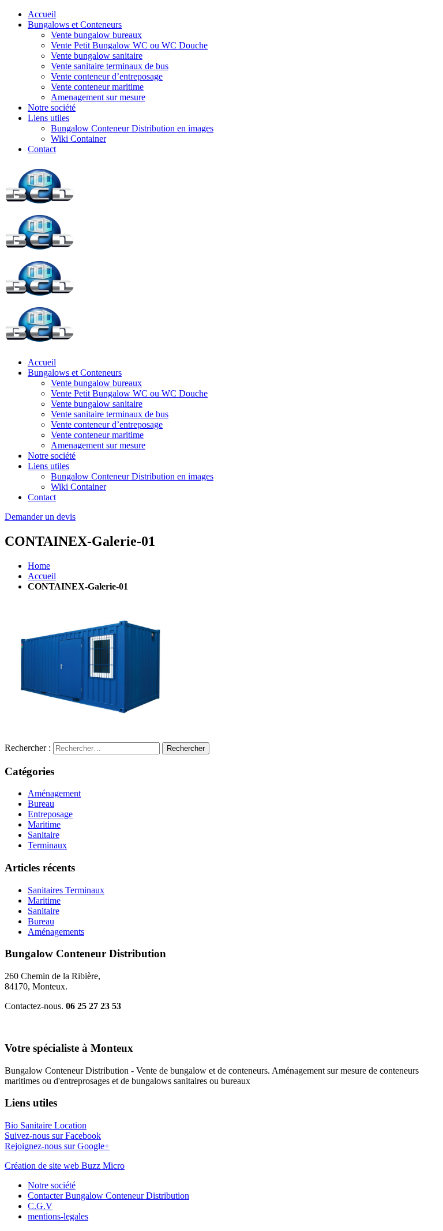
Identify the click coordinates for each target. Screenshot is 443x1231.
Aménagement (54, 793)
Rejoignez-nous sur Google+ (57, 1146)
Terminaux (47, 845)
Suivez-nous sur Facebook (53, 1136)
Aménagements (56, 932)
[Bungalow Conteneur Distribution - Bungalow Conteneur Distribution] (40, 204)
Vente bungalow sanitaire (96, 56)
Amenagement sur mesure (98, 97)
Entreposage (50, 814)
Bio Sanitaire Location (46, 1125)
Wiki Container (78, 139)
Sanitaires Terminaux (66, 890)
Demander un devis (40, 517)
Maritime (44, 824)
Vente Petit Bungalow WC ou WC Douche (129, 45)
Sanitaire (43, 835)
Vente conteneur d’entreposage (107, 76)
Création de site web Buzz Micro (65, 1165)
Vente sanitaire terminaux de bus (109, 66)
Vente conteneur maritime (97, 87)
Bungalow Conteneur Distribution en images (132, 128)
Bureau (41, 804)
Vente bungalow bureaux (96, 35)
